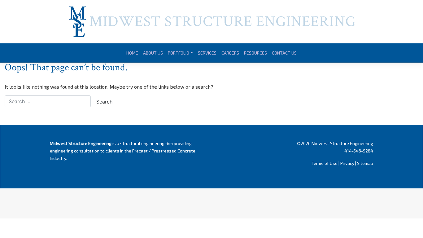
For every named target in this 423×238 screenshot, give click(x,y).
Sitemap (365, 163)
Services (207, 52)
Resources (255, 52)
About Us (153, 52)
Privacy (347, 163)
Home (132, 52)
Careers (230, 52)
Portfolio (178, 52)
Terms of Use (325, 163)
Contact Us (284, 52)
